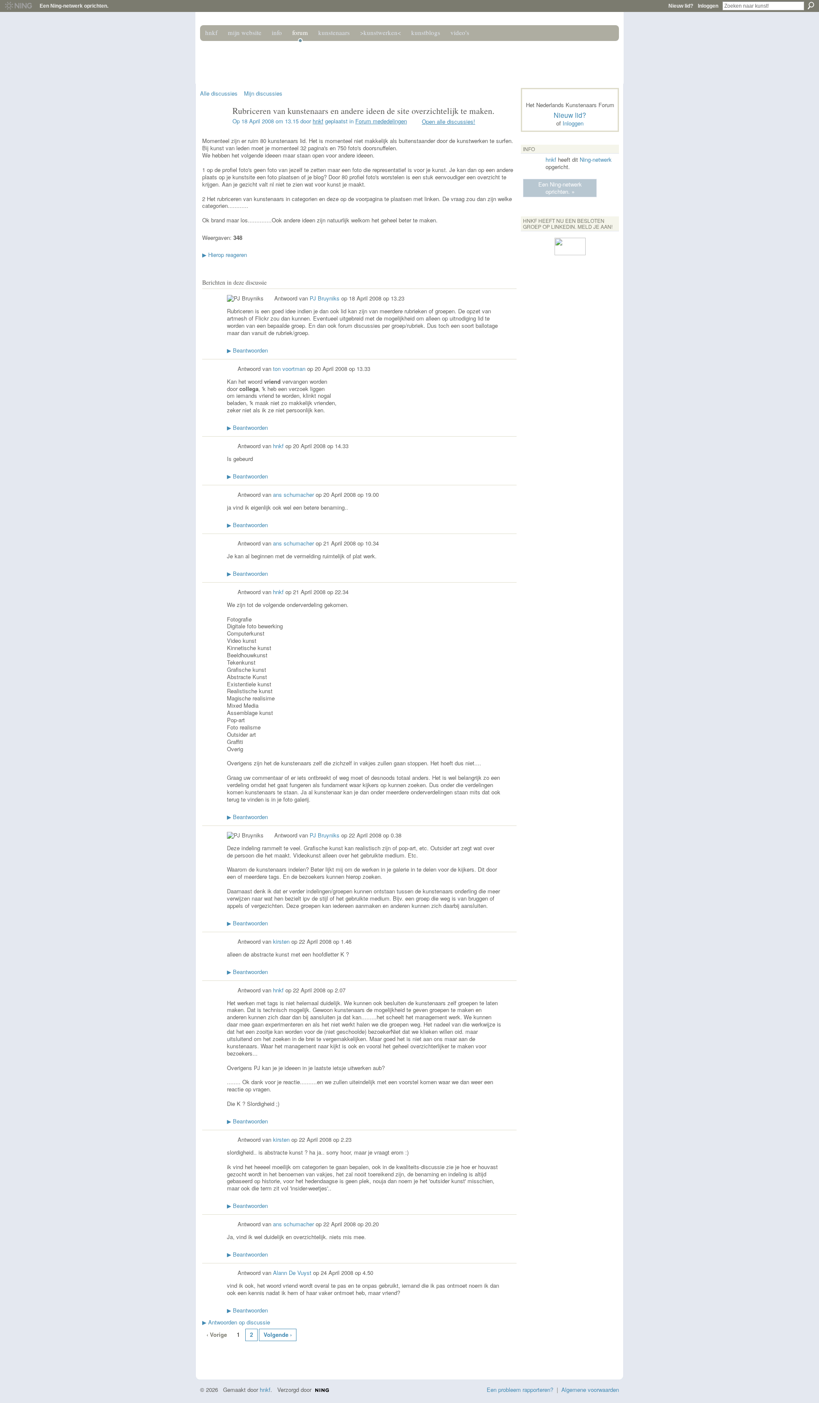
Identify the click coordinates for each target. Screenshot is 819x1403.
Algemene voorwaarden (590, 1389)
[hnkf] (213, 129)
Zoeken (810, 5)
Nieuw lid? (680, 6)
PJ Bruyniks (325, 298)
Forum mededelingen (381, 121)
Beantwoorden (247, 350)
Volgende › (278, 1334)
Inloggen (708, 6)
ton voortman (289, 369)
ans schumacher (293, 494)
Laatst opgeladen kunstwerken (207, 1355)
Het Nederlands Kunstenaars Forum (321, 59)
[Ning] (18, 6)
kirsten (281, 941)
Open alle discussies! (448, 121)
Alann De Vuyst (292, 1273)
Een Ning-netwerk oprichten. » (560, 187)
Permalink (268, 299)
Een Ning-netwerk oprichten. (74, 6)
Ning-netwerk (596, 159)
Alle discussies (219, 93)
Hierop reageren (224, 255)
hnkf (318, 121)
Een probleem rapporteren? (520, 1389)
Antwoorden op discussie (236, 1322)
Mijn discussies (263, 93)
